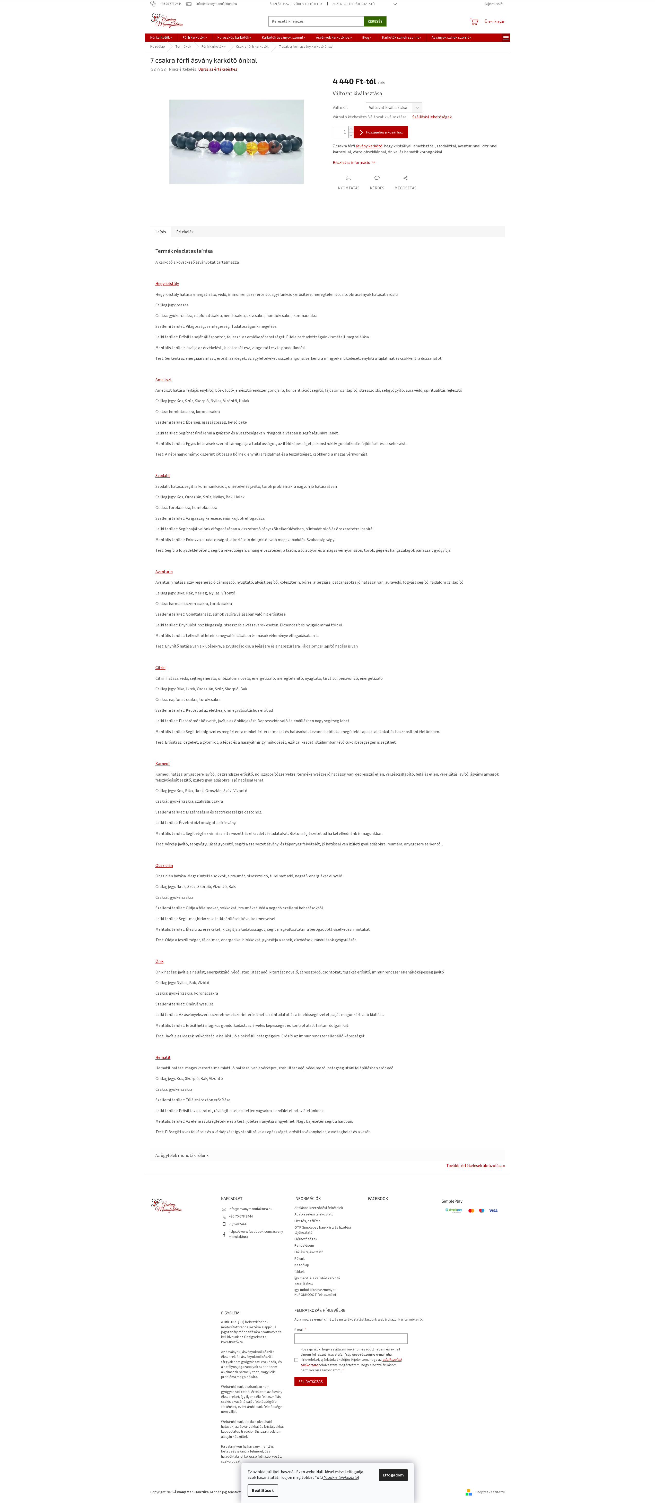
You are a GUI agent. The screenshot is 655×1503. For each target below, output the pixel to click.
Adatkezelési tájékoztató (354, 4)
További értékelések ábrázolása (474, 1166)
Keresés (375, 21)
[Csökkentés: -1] (351, 135)
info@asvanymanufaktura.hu (250, 1209)
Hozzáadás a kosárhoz (384, 132)
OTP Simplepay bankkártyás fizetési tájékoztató (322, 1230)
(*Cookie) (340, 1477)
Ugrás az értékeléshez (217, 69)
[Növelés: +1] (351, 129)
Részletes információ (351, 162)
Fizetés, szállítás (307, 1221)
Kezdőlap (301, 1265)
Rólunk (299, 1258)
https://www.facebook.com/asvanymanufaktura (256, 1234)
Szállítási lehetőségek (432, 117)
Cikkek (299, 1271)
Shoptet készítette (490, 1492)
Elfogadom (393, 1475)
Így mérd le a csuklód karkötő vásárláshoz (317, 1281)
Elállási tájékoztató (309, 1252)
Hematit (163, 1057)
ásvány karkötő (369, 146)
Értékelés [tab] (184, 232)
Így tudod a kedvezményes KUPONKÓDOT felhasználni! (315, 1292)
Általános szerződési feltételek (296, 4)
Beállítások (263, 1490)
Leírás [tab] (160, 232)
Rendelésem (304, 1245)
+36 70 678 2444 (241, 1216)
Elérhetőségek (305, 1239)
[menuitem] (161, 37)
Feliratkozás (311, 1381)
